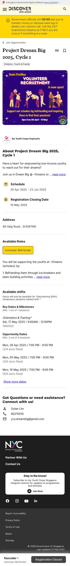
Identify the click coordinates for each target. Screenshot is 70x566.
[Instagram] (17, 501)
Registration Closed (49, 559)
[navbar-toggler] (4, 10)
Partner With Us (16, 457)
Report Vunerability (15, 513)
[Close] (65, 36)
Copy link (57, 50)
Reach (8, 533)
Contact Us (12, 464)
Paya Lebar (10, 558)
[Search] (65, 9)
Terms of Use (12, 526)
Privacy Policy (12, 520)
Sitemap (9, 540)
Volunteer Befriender (18, 250)
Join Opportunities (16, 42)
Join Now (38, 491)
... (57, 174)
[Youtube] (26, 501)
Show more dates (15, 381)
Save (64, 50)
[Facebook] (7, 501)
